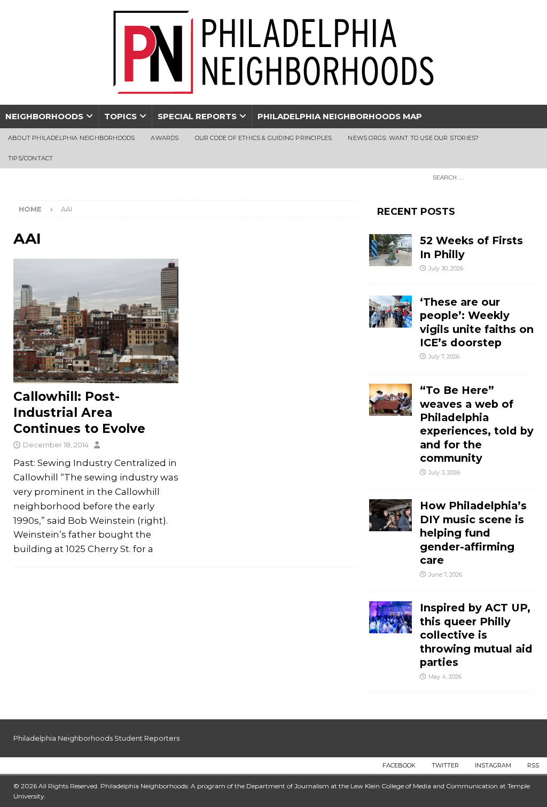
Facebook (399, 765)
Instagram (493, 765)
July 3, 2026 (444, 472)
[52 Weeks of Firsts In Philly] (390, 250)
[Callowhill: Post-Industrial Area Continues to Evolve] (95, 321)
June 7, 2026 (445, 574)
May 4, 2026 (445, 676)
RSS (533, 765)
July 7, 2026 (443, 356)
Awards (164, 138)
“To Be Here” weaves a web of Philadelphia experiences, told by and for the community (477, 424)
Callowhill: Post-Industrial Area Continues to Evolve (79, 412)
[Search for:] (480, 177)
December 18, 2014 (56, 444)
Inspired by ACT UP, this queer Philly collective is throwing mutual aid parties (476, 635)
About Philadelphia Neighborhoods (71, 138)
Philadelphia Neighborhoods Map (339, 116)
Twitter (445, 765)
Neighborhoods (44, 116)
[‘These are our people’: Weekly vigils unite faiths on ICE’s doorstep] (390, 312)
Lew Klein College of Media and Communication (424, 786)
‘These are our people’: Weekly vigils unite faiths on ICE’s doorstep (477, 322)
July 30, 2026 (445, 268)
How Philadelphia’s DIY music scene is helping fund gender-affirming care (473, 533)
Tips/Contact (30, 158)
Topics (120, 116)
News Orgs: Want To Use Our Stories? (413, 138)
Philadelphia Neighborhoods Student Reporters (96, 738)
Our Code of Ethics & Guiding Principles (263, 138)
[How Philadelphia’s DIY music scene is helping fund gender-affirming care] (390, 515)
